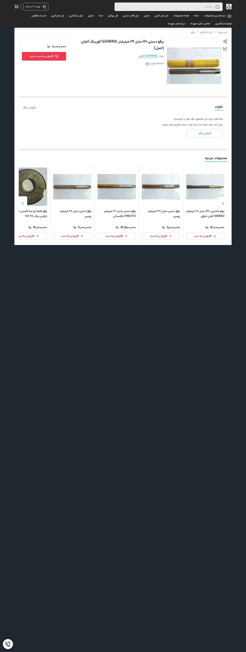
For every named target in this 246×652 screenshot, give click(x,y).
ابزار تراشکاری (206, 32)
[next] (23, 203)
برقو (193, 32)
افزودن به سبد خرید (41, 56)
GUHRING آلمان (147, 56)
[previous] (223, 203)
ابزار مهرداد (222, 32)
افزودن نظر (29, 107)
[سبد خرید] (16, 6)
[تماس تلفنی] (8, 644)
